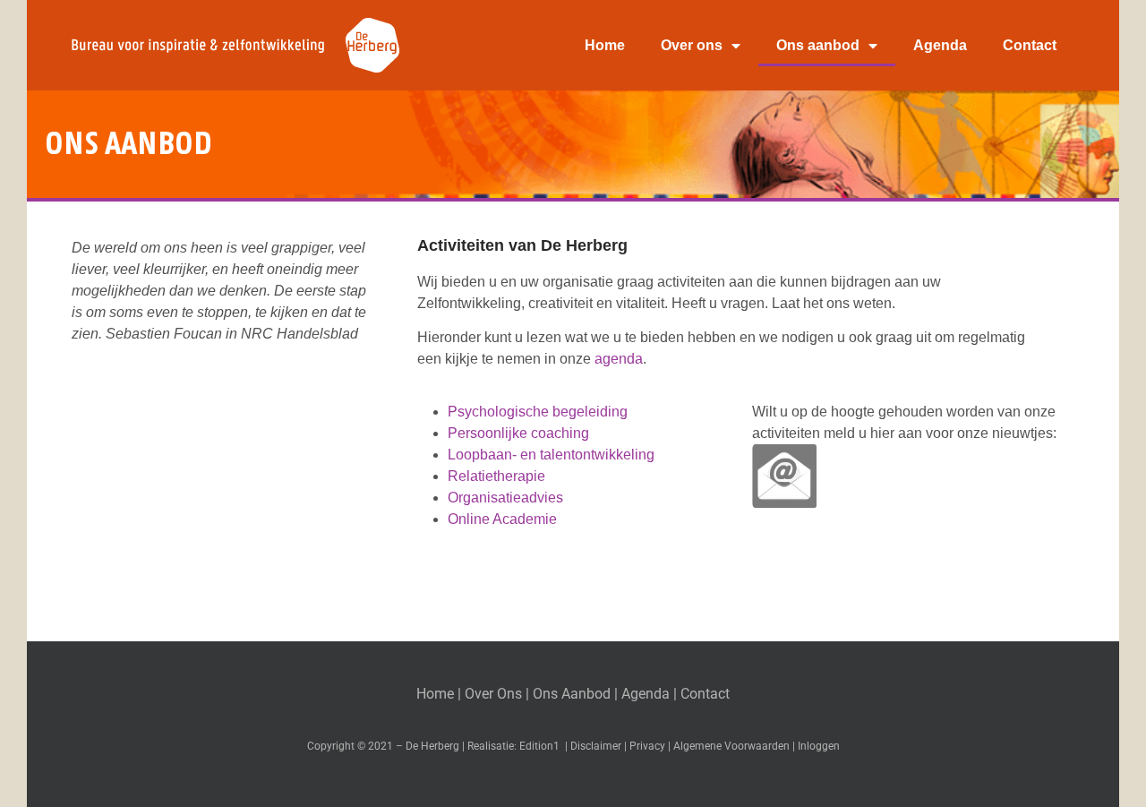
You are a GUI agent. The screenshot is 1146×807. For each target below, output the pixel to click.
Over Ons (493, 693)
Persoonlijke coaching (518, 433)
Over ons (692, 45)
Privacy (647, 746)
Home (605, 45)
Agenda (940, 45)
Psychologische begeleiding (538, 411)
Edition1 (539, 746)
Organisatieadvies (505, 497)
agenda (618, 358)
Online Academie (502, 519)
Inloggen (819, 746)
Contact (1029, 45)
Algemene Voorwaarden (731, 746)
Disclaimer (595, 746)
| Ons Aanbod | (573, 693)
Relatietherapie (496, 476)
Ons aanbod (818, 45)
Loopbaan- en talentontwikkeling (551, 454)
